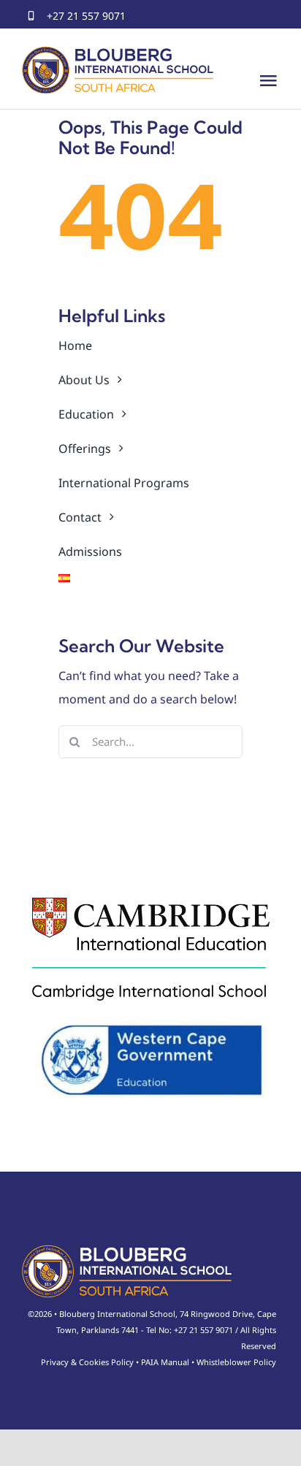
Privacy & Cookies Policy (87, 1361)
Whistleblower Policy (236, 1361)
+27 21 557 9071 (86, 16)
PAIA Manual (165, 1361)
